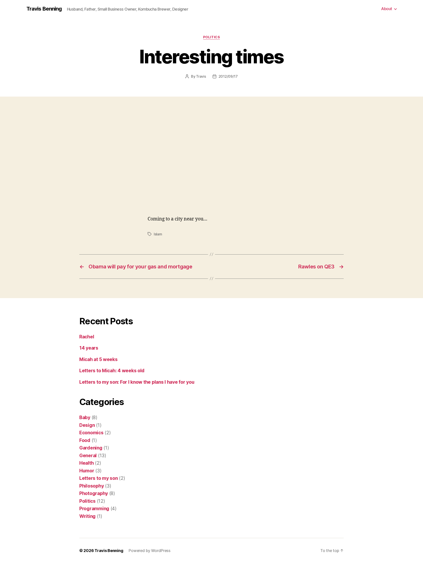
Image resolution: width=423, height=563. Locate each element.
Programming (94, 508)
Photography (93, 493)
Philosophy (91, 486)
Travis (201, 76)
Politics (211, 37)
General (88, 455)
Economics (91, 432)
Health (86, 463)
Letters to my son (98, 478)
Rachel (86, 336)
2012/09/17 (228, 76)
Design (87, 425)
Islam (158, 234)
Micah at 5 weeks (98, 359)
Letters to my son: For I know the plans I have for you (136, 382)
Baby (84, 417)
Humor (86, 470)
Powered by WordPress (149, 550)
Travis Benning (44, 8)
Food (84, 440)
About (386, 8)
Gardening (90, 448)
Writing (87, 516)
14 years (88, 348)
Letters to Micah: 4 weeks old (112, 370)
